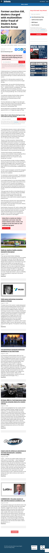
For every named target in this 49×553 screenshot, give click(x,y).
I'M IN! (21, 119)
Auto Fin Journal (35, 25)
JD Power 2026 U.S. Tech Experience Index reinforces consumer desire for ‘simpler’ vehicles (13, 401)
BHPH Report (35, 22)
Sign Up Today (6, 228)
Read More (3, 276)
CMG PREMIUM (42, 1)
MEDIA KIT (34, 546)
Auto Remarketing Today (38, 17)
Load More (14, 531)
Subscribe (38, 34)
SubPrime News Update (37, 19)
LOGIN (47, 1)
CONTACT (34, 548)
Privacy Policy (21, 64)
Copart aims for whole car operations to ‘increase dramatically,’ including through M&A (13, 452)
